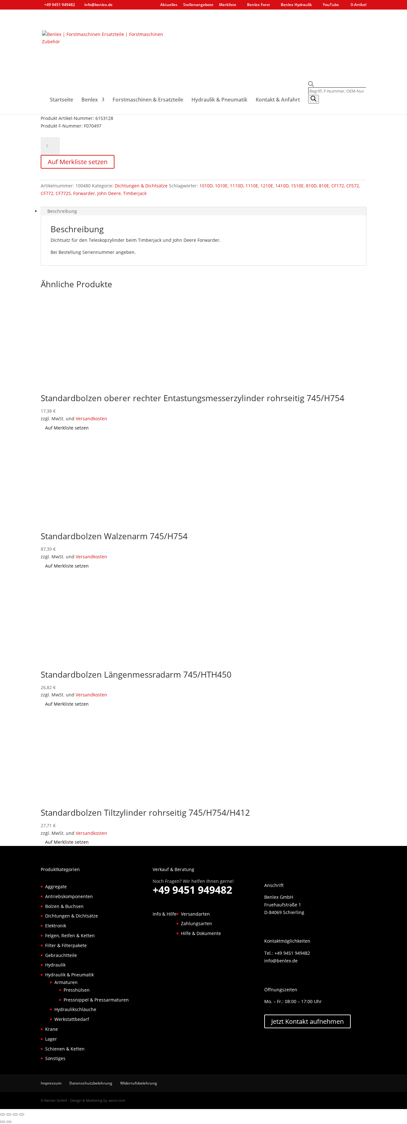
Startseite (61, 100)
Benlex (89, 100)
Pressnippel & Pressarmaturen (96, 1000)
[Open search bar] (337, 84)
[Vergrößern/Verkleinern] (2, 1114)
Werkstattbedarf (71, 1019)
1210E (266, 186)
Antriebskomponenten (69, 896)
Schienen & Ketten (65, 1049)
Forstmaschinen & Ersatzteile (148, 100)
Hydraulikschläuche (75, 1009)
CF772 (47, 193)
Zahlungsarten (196, 923)
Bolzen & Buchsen (64, 906)
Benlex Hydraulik (296, 5)
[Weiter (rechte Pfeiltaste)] (8, 1122)
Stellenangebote (198, 5)
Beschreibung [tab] (62, 211)
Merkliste (227, 5)
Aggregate (56, 886)
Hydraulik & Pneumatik (219, 100)
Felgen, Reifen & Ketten (70, 935)
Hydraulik (55, 965)
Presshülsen (77, 990)
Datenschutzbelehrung (90, 1083)
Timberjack (135, 193)
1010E (221, 186)
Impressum (51, 1083)
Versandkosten (91, 418)
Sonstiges (55, 1058)
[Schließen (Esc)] (21, 1114)
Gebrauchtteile (61, 955)
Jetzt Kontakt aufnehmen (307, 1021)
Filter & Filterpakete (66, 945)
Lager (51, 1039)
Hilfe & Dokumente (201, 933)
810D (311, 186)
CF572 (352, 186)
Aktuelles (168, 5)
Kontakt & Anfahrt (278, 100)
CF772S (63, 193)
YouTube (331, 5)
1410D (282, 186)
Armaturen (66, 982)
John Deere (109, 193)
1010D (206, 186)
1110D (236, 186)
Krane (51, 1029)
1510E (297, 186)
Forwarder (84, 193)
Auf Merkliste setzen (77, 161)
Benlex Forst (258, 5)
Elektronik (55, 926)
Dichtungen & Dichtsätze (141, 186)
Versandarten (195, 914)
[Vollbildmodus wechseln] (8, 1114)
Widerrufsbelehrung (138, 1083)
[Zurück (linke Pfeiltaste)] (2, 1122)
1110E (251, 186)
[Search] (313, 99)
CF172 (337, 186)
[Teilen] (15, 1114)
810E (324, 186)
